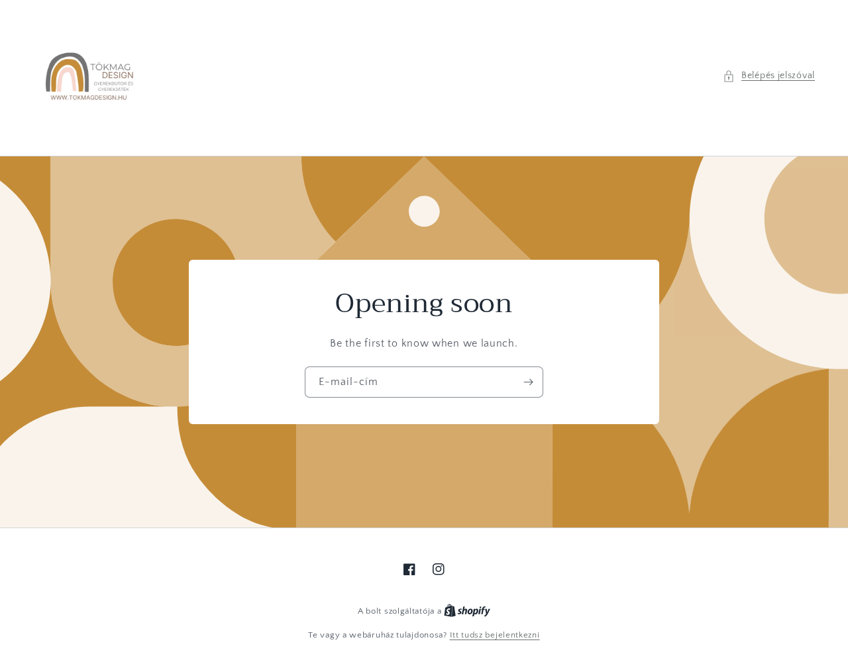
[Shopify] (467, 611)
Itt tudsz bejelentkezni (495, 635)
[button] (769, 76)
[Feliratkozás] (528, 382)
